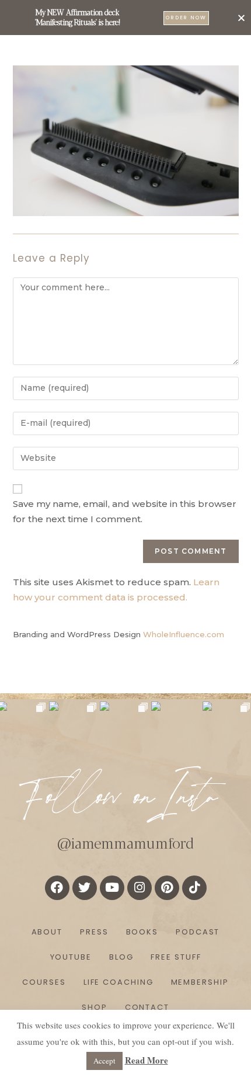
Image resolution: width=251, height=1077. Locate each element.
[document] (125, 538)
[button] (241, 17)
